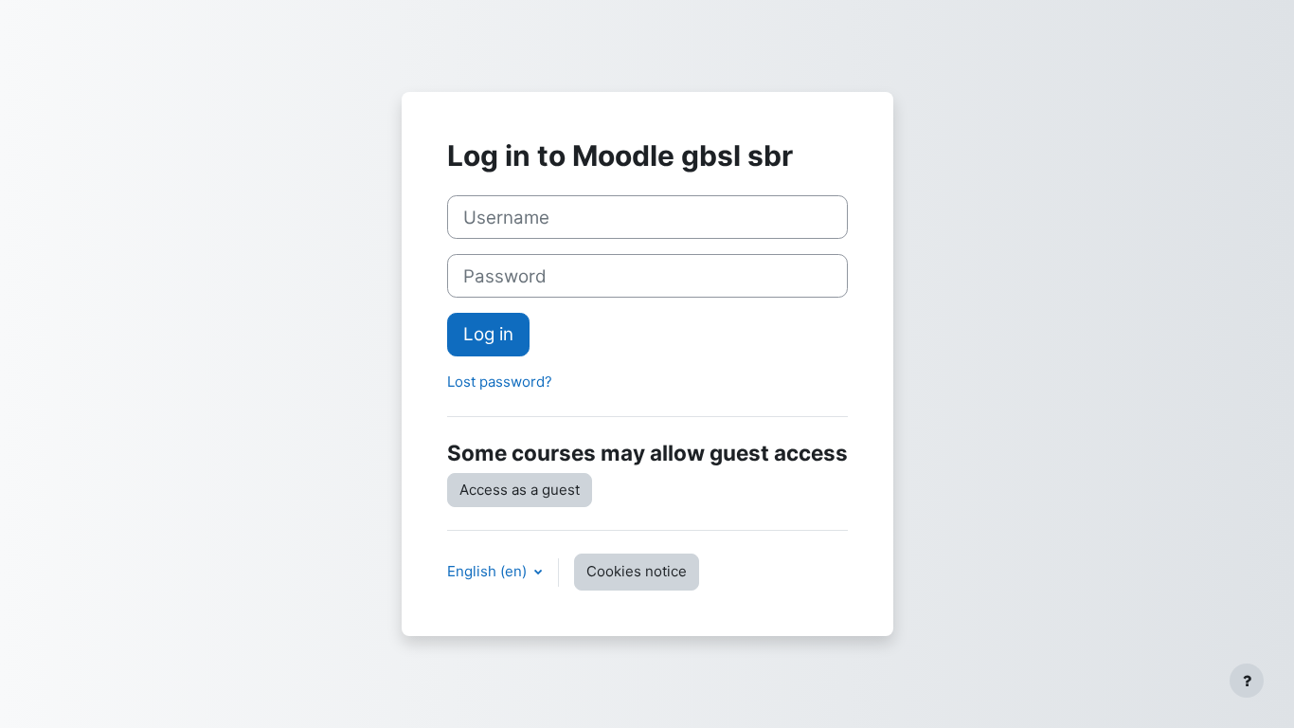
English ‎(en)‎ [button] (488, 571)
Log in (488, 334)
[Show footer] (1247, 681)
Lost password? (499, 382)
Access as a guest (519, 490)
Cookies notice (636, 571)
